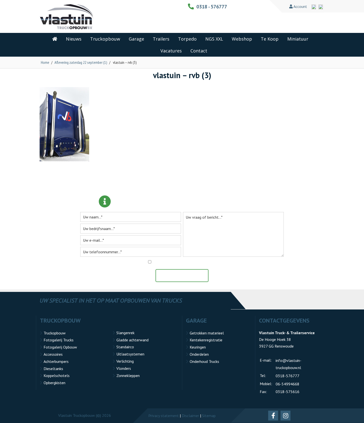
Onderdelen (199, 354)
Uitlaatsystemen (130, 354)
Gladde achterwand (132, 339)
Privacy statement (163, 415)
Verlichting (125, 361)
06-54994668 (287, 383)
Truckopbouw (55, 332)
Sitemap (209, 415)
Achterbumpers (56, 361)
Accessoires (53, 354)
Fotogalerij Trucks (59, 339)
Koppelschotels (57, 375)
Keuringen (198, 347)
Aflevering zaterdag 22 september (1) (80, 62)
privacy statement (206, 261)
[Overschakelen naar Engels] (313, 6)
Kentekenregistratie (206, 339)
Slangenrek (125, 332)
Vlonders (123, 368)
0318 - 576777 (211, 6)
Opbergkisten (54, 382)
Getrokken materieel (207, 332)
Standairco (125, 346)
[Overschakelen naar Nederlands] (320, 6)
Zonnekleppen (128, 375)
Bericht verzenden (184, 275)
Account (300, 6)
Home (45, 62)
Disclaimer (190, 415)
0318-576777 (287, 375)
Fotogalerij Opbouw (60, 347)
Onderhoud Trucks (204, 361)
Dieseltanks (53, 368)
